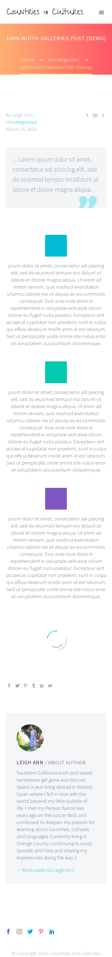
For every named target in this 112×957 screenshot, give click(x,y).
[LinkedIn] (42, 685)
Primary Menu (101, 12)
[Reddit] (50, 685)
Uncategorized (21, 122)
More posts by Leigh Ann (48, 870)
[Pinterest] (25, 685)
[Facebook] (9, 685)
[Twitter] (17, 685)
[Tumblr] (34, 685)
